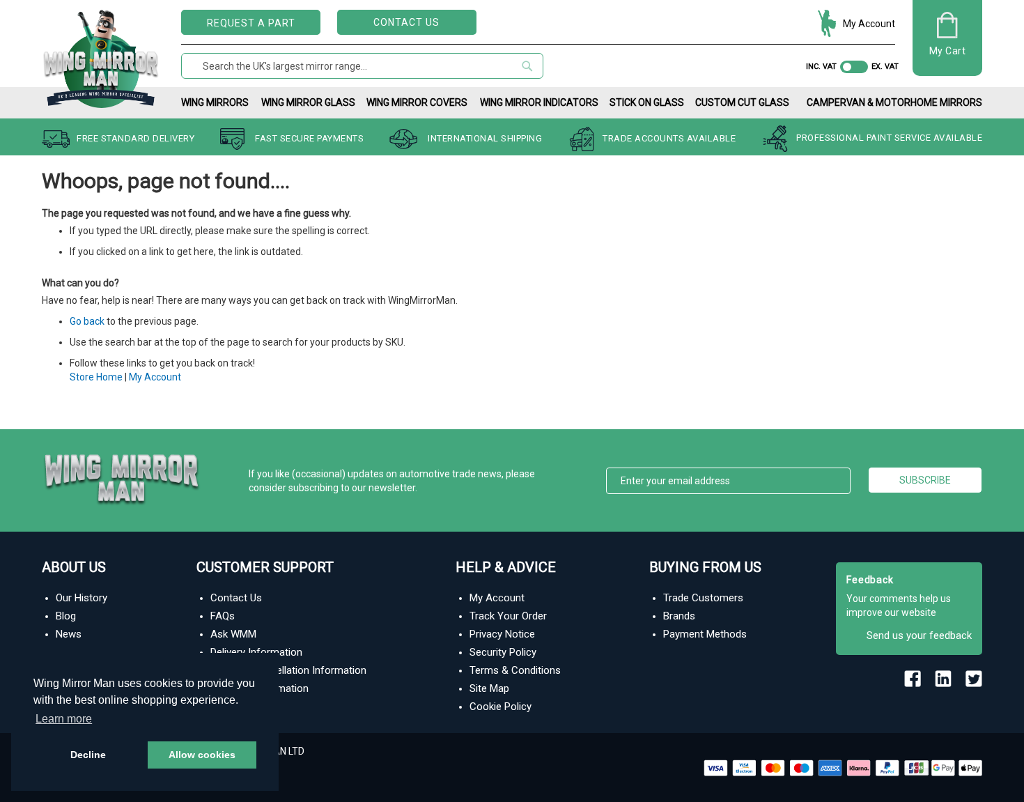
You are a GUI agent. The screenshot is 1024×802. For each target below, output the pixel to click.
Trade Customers (703, 598)
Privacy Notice (502, 634)
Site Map (489, 688)
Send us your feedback (919, 635)
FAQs (222, 616)
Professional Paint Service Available (889, 138)
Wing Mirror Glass (308, 102)
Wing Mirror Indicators (539, 102)
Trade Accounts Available (669, 138)
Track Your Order (508, 616)
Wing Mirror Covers (416, 102)
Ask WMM (233, 634)
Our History (81, 598)
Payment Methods (705, 634)
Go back (87, 321)
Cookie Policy (501, 706)
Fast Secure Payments (309, 138)
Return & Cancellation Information (288, 670)
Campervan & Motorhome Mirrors (894, 102)
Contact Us (406, 22)
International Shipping (485, 138)
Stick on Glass (647, 102)
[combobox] (362, 66)
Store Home (96, 377)
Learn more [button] (64, 719)
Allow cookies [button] (202, 754)
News (69, 634)
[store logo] (101, 56)
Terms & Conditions (515, 670)
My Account (869, 23)
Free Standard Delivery (135, 138)
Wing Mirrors (215, 102)
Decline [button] (88, 754)
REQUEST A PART (251, 23)
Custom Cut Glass (742, 102)
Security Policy (503, 652)
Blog (66, 616)
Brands (679, 616)
